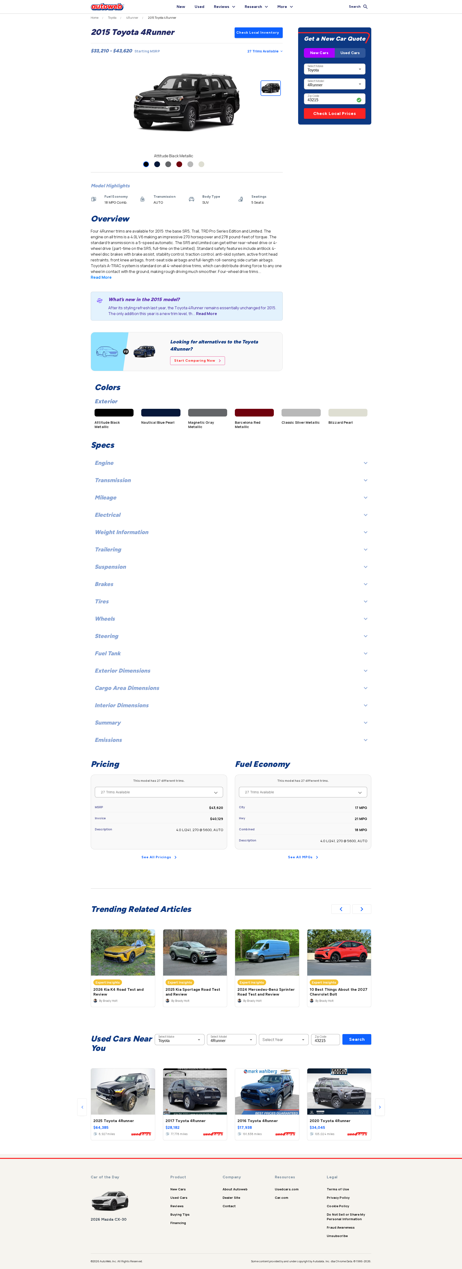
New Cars (319, 53)
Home (95, 18)
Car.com (282, 1197)
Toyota (112, 18)
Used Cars (350, 53)
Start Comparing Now (194, 361)
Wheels (105, 618)
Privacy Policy (338, 1197)
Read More (101, 277)
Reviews (177, 1206)
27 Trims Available (262, 51)
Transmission (113, 480)
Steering (106, 635)
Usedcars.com (287, 1189)
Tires (102, 601)
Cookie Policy (338, 1206)
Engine (104, 462)
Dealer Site (231, 1197)
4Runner (132, 18)
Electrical (107, 514)
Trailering (108, 549)
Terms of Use (338, 1189)
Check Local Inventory (257, 33)
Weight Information (121, 532)
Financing (178, 1223)
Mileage (105, 497)
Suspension (110, 566)
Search (357, 1039)
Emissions (108, 739)
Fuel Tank (108, 653)
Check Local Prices (334, 113)
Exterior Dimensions (122, 670)
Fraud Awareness (341, 1227)
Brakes (104, 584)
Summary (108, 722)
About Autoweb (235, 1189)
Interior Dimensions (121, 705)
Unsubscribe (337, 1236)
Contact (229, 1206)
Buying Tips (180, 1214)
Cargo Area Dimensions (127, 687)
